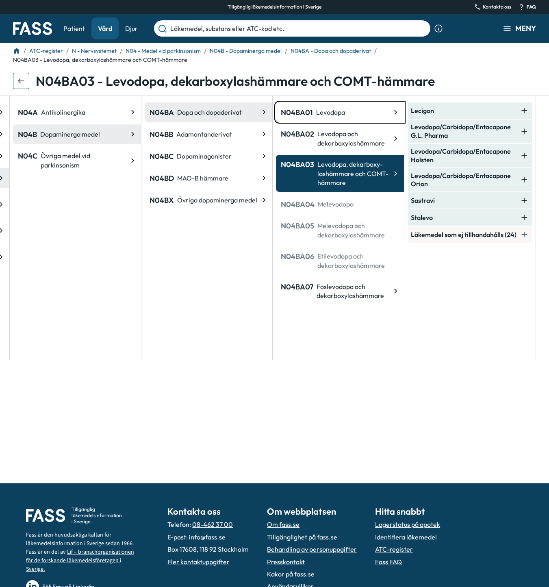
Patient (74, 28)
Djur (131, 28)
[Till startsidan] (16, 50)
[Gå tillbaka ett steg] (21, 81)
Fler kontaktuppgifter (198, 562)
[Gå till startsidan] (32, 28)
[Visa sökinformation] (438, 28)
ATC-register (394, 549)
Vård (105, 28)
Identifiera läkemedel (406, 537)
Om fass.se (283, 524)
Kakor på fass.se (291, 574)
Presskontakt (286, 562)
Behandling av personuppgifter (312, 549)
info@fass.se (207, 537)
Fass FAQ (388, 562)
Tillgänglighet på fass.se (302, 537)
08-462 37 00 (212, 524)
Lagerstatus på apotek (407, 524)
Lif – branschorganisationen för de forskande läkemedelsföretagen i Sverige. (80, 560)
